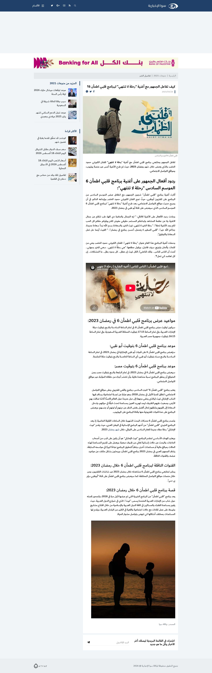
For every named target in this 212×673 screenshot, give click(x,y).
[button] (38, 6)
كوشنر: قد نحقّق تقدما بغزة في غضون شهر (51, 140)
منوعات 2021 (160, 75)
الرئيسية (172, 75)
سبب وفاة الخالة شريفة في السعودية (53, 103)
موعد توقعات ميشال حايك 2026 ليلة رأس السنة (50, 92)
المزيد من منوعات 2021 (63, 83)
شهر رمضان (113, 429)
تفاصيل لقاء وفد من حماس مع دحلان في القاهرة (51, 177)
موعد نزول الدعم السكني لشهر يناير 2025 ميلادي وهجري (51, 114)
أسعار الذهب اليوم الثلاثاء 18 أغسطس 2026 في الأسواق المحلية (52, 164)
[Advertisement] (106, 33)
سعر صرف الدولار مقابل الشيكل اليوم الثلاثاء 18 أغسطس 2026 (50, 151)
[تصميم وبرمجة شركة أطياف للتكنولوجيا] (40, 666)
